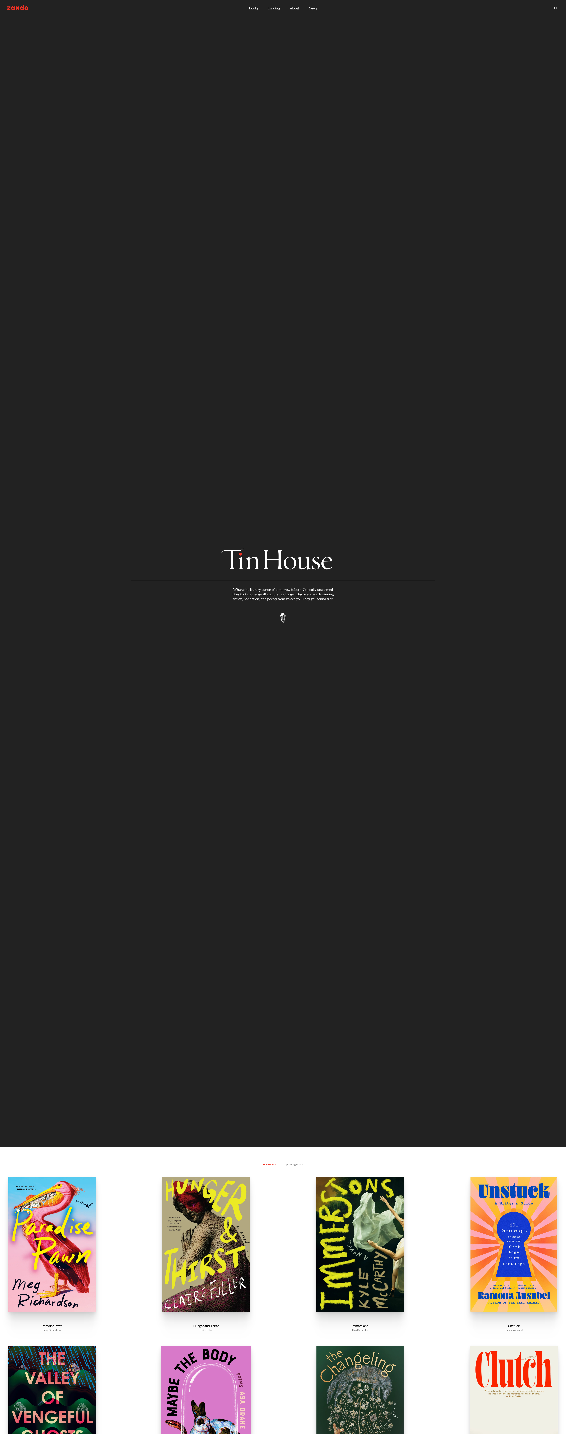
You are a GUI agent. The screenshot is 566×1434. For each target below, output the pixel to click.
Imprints (274, 8)
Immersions (360, 1326)
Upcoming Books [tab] (294, 1164)
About (294, 8)
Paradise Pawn (52, 1326)
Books (253, 8)
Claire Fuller (206, 1329)
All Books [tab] (271, 1164)
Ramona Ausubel (514, 1329)
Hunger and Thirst (206, 1326)
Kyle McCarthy (360, 1329)
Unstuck (514, 1326)
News (312, 8)
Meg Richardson (52, 1329)
